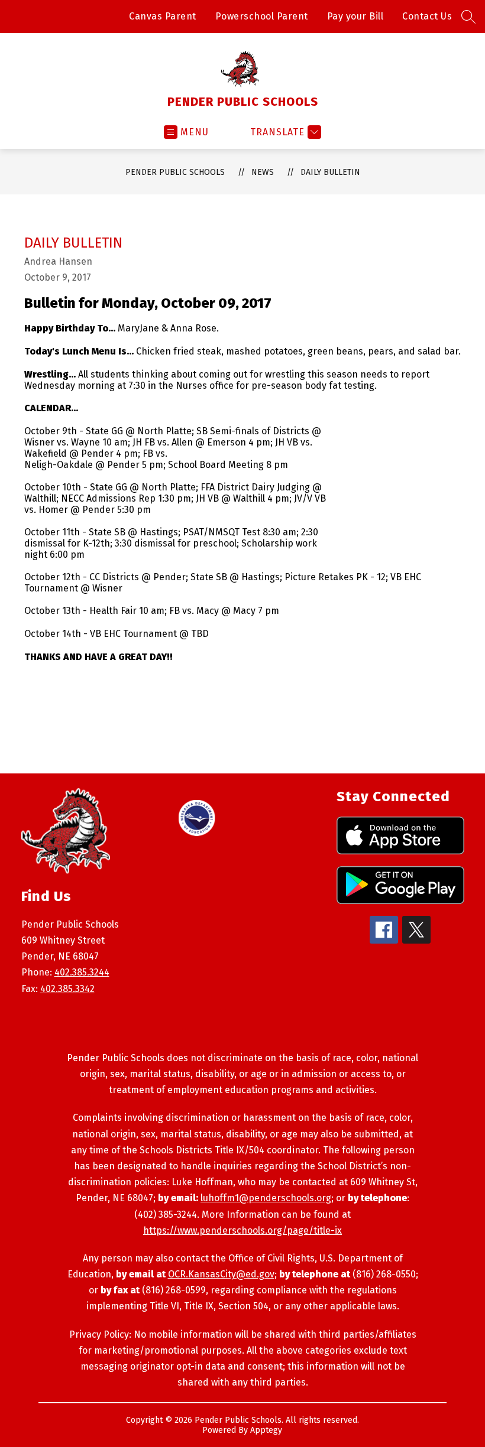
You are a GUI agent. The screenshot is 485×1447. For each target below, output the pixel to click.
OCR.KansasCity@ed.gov (221, 1274)
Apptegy (266, 1430)
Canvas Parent (162, 16)
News (262, 172)
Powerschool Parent (261, 16)
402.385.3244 (81, 972)
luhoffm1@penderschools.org (266, 1198)
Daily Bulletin (330, 172)
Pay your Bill (355, 16)
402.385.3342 (67, 988)
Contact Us (427, 16)
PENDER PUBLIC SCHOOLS (175, 172)
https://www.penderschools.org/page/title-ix (242, 1230)
